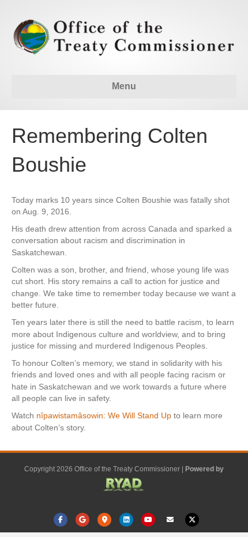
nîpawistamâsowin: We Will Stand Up (103, 415)
